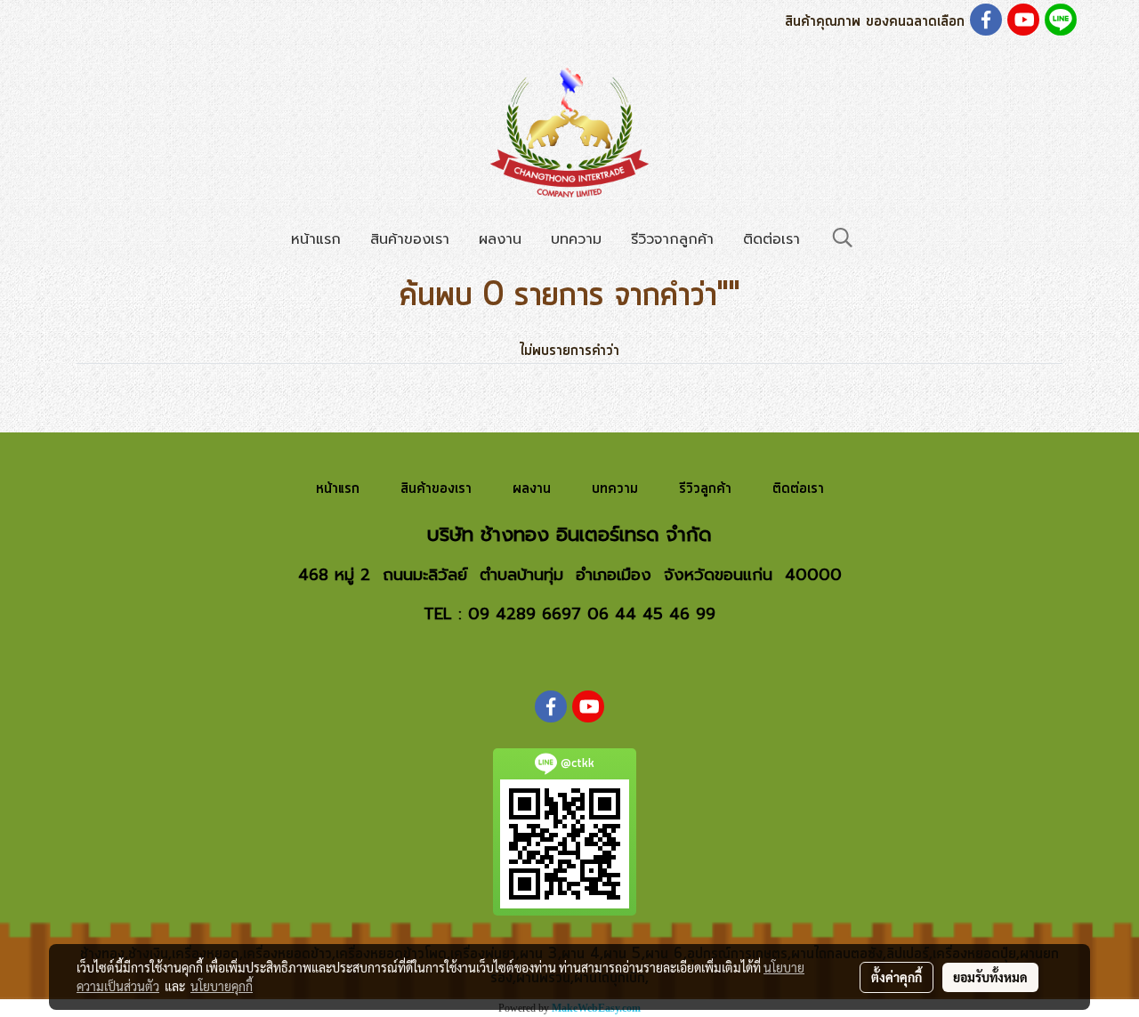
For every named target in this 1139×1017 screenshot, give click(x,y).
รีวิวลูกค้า (705, 488)
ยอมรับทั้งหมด (990, 977)
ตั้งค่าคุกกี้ (896, 977)
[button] (842, 238)
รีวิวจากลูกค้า (672, 239)
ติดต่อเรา (771, 239)
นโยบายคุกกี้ (221, 986)
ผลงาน (500, 239)
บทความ (576, 239)
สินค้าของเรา (409, 239)
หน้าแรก (316, 239)
